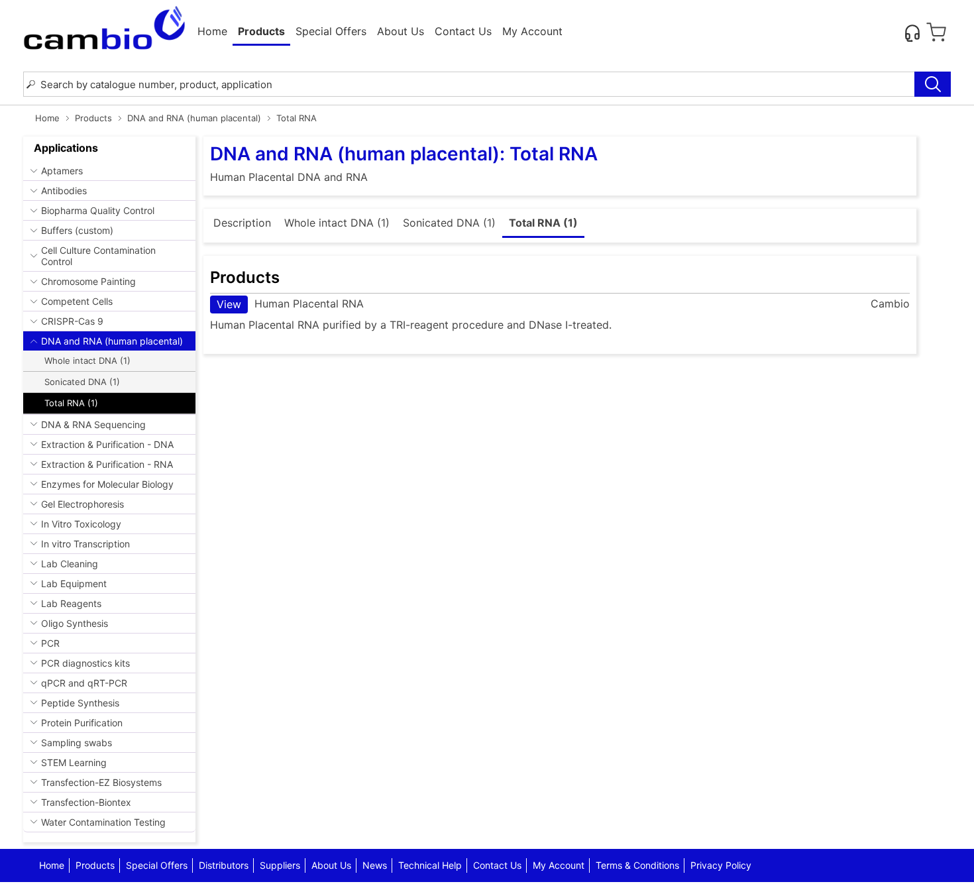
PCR (50, 643)
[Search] (932, 84)
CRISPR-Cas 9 (72, 321)
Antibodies (64, 190)
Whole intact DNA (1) (87, 360)
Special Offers (331, 31)
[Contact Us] (912, 32)
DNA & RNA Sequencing (93, 424)
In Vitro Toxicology (81, 523)
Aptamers (62, 170)
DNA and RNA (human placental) (194, 118)
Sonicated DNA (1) (82, 381)
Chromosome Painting (88, 281)
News (374, 865)
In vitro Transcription (85, 543)
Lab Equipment (74, 583)
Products (93, 118)
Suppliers (280, 865)
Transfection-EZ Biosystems (101, 782)
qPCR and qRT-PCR (84, 683)
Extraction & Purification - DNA (107, 444)
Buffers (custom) (77, 230)
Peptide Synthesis (80, 702)
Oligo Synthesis (74, 623)
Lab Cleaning (69, 563)
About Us (400, 31)
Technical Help (430, 865)
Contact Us (463, 31)
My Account (532, 31)
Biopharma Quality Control (97, 210)
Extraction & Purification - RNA (107, 464)
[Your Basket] (936, 32)
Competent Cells (77, 301)
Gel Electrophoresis (82, 504)
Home (212, 31)
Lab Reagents (71, 603)
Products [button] (261, 31)
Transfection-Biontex (86, 802)
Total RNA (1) (71, 403)
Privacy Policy (720, 865)
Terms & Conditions (637, 865)
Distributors (223, 865)
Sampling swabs (76, 742)
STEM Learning (74, 762)
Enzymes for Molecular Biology (107, 484)
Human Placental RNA (290, 304)
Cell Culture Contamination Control (98, 256)
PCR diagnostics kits (85, 663)
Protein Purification (82, 722)
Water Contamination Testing (103, 822)
